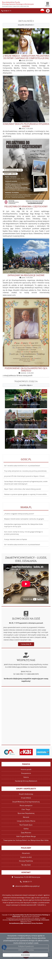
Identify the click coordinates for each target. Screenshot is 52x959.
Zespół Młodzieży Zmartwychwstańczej (26, 802)
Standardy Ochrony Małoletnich (26, 781)
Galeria (26, 777)
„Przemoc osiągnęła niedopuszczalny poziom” (19, 514)
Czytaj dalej (25, 644)
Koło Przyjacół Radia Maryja (26, 836)
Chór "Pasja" (26, 809)
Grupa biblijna (26, 798)
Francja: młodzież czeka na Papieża (15, 539)
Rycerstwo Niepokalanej (26, 813)
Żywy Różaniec (26, 832)
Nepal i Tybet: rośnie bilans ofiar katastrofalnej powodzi (22, 489)
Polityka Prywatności (26, 946)
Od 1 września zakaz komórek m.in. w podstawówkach (22, 466)
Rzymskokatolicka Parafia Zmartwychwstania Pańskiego (18, 4)
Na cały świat (26, 865)
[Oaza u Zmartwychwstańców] (9, 752)
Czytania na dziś (26, 857)
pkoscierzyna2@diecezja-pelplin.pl (27, 886)
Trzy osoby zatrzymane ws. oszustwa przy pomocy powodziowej (25, 471)
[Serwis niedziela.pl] (43, 752)
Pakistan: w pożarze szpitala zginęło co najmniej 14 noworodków (25, 494)
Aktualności (26, 23)
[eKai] (26, 752)
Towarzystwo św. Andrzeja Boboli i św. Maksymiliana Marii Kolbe (26, 840)
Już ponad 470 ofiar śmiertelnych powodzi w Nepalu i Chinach (24, 476)
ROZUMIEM (25, 955)
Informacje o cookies (26, 950)
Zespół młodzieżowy (26, 794)
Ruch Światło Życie (26, 825)
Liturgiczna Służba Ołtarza (26, 821)
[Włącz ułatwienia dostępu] (49, 11)
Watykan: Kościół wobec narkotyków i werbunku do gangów (24, 519)
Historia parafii (26, 769)
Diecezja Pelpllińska (26, 861)
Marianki (26, 817)
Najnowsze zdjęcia (26, 383)
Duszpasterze (26, 773)
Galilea (26, 829)
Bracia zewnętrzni (26, 805)
